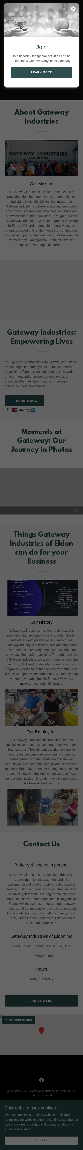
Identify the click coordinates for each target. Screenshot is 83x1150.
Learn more (41, 72)
